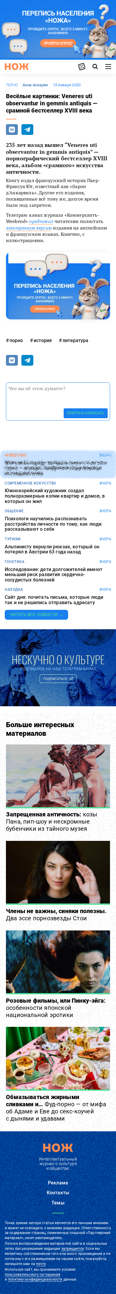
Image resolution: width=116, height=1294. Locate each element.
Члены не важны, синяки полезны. (56, 914)
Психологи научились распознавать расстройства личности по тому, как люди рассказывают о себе (53, 524)
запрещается (72, 1249)
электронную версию (29, 228)
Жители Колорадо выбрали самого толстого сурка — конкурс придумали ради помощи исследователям (56, 468)
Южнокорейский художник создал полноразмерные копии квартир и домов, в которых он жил (55, 496)
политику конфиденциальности (35, 1279)
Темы (58, 1203)
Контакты (58, 1192)
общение (14, 511)
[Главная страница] (17, 66)
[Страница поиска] (95, 67)
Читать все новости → (36, 614)
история (43, 340)
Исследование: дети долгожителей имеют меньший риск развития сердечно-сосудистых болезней (53, 575)
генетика (14, 562)
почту (41, 1264)
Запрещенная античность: (52, 821)
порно (12, 85)
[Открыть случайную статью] (82, 66)
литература (75, 340)
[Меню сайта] (108, 66)
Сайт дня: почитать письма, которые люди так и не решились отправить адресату (54, 600)
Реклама (58, 1183)
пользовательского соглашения (32, 1275)
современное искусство (30, 483)
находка (14, 589)
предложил (41, 221)
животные (16, 455)
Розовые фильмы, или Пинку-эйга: (56, 1007)
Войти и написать (85, 413)
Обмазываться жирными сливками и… (56, 1107)
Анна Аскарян (35, 85)
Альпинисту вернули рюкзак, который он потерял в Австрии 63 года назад (52, 549)
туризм (12, 539)
